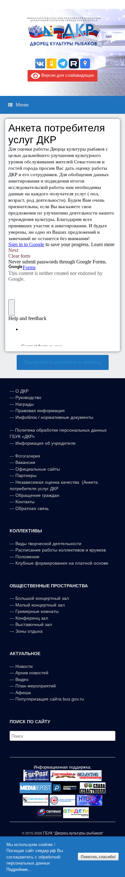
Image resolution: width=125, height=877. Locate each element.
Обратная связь (31, 508)
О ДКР (22, 391)
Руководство (28, 397)
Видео (22, 679)
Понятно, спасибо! (98, 856)
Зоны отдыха (29, 631)
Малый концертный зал (40, 604)
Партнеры (26, 475)
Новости (24, 666)
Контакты (24, 501)
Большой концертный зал (42, 598)
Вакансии (25, 462)
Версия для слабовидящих (67, 75)
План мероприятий (35, 685)
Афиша (23, 692)
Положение (27, 556)
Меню (22, 104)
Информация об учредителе (45, 443)
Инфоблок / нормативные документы (54, 417)
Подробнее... (18, 869)
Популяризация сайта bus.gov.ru (49, 698)
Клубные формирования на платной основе (61, 563)
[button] (63, 362)
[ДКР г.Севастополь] (62, 31)
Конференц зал (31, 618)
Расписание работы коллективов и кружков (60, 549)
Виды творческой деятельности (48, 543)
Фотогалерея (27, 456)
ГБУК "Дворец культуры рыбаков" (73, 832)
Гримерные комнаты (37, 611)
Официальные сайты (37, 469)
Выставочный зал (33, 624)
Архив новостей (31, 672)
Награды (24, 404)
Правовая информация (40, 410)
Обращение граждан (37, 495)
